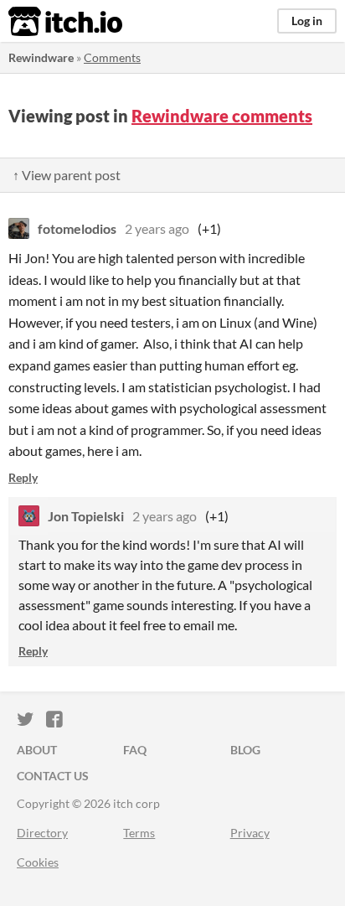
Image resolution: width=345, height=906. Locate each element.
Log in (306, 20)
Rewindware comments (221, 116)
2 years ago (157, 228)
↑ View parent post (67, 175)
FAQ (135, 750)
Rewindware (41, 57)
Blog (245, 750)
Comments (112, 57)
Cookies (38, 862)
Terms (139, 833)
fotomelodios (77, 228)
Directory (42, 833)
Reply (23, 477)
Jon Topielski (86, 516)
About (37, 750)
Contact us (53, 776)
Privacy (250, 833)
